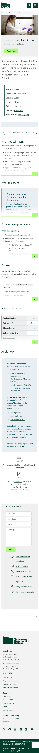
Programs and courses (11, 681)
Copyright (16, 751)
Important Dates (22, 385)
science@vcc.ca (16, 416)
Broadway (18, 110)
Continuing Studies (9, 684)
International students (25, 592)
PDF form (18, 481)
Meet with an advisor (24, 571)
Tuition (6, 323)
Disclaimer (6, 751)
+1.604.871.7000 (26, 577)
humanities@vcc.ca (18, 419)
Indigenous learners (24, 587)
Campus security (8, 710)
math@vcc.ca (16, 412)
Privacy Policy (22, 748)
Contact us (7, 696)
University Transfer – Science (18, 13)
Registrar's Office (20, 379)
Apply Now (11, 51)
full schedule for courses (17, 271)
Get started (19, 468)
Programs (4, 13)
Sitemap (6, 748)
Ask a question (22, 566)
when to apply (15, 446)
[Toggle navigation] (29, 5)
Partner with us (8, 703)
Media (5, 707)
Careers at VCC (8, 700)
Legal (13, 748)
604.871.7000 (7, 673)
